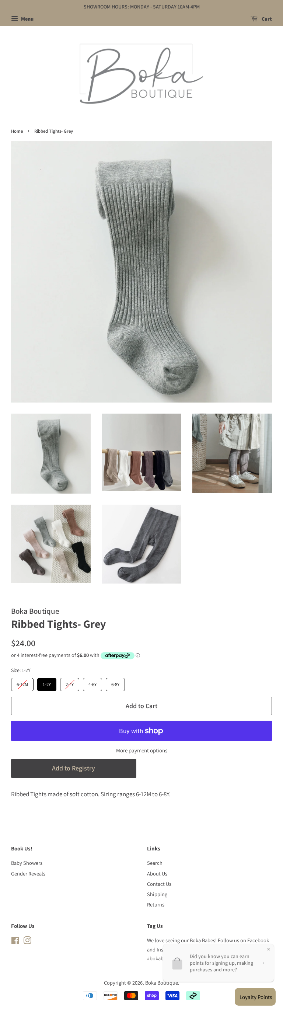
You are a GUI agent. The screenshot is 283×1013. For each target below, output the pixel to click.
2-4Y (69, 682)
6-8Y (115, 682)
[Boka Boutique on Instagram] (27, 941)
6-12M (22, 682)
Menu (27, 18)
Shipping (157, 894)
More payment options (141, 750)
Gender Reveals (28, 873)
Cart (266, 18)
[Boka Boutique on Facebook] (15, 941)
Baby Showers (26, 862)
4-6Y (92, 682)
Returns (155, 904)
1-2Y (46, 682)
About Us (157, 873)
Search (155, 862)
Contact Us (159, 883)
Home (17, 131)
